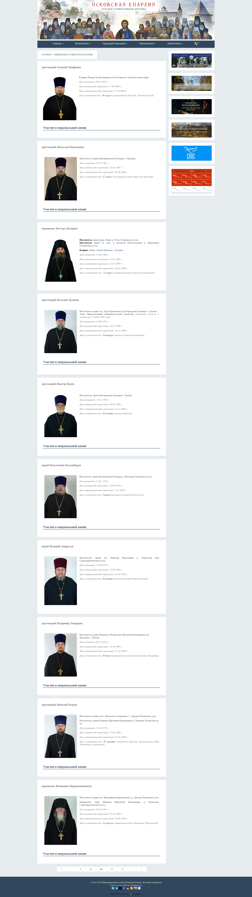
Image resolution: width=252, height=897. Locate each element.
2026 (192, 170)
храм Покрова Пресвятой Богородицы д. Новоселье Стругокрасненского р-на (119, 803)
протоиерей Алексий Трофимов (61, 67)
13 (122, 869)
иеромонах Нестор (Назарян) (60, 228)
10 (91, 869)
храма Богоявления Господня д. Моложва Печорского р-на (122, 476)
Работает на (115, 894)
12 (112, 869)
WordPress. (137, 894)
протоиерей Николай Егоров (59, 704)
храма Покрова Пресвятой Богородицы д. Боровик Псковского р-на (119, 722)
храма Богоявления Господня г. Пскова (112, 395)
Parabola (125, 894)
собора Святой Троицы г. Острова (105, 250)
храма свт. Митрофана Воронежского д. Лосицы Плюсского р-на (126, 797)
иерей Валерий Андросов (57, 546)
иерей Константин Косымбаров (61, 465)
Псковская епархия (75, 2)
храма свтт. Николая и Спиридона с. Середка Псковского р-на (124, 716)
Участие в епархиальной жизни (64, 127)
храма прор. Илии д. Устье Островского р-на (115, 239)
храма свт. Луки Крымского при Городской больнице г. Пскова (125, 311)
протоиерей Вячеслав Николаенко (63, 147)
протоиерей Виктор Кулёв (58, 384)
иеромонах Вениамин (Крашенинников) (66, 786)
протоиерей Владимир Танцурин (62, 623)
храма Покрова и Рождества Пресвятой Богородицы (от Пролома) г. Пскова (114, 636)
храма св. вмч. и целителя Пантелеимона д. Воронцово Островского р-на (119, 244)
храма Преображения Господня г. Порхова (114, 158)
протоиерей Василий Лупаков (60, 300)
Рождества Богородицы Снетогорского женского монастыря (118, 77)
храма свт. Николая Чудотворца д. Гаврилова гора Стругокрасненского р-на (119, 559)
